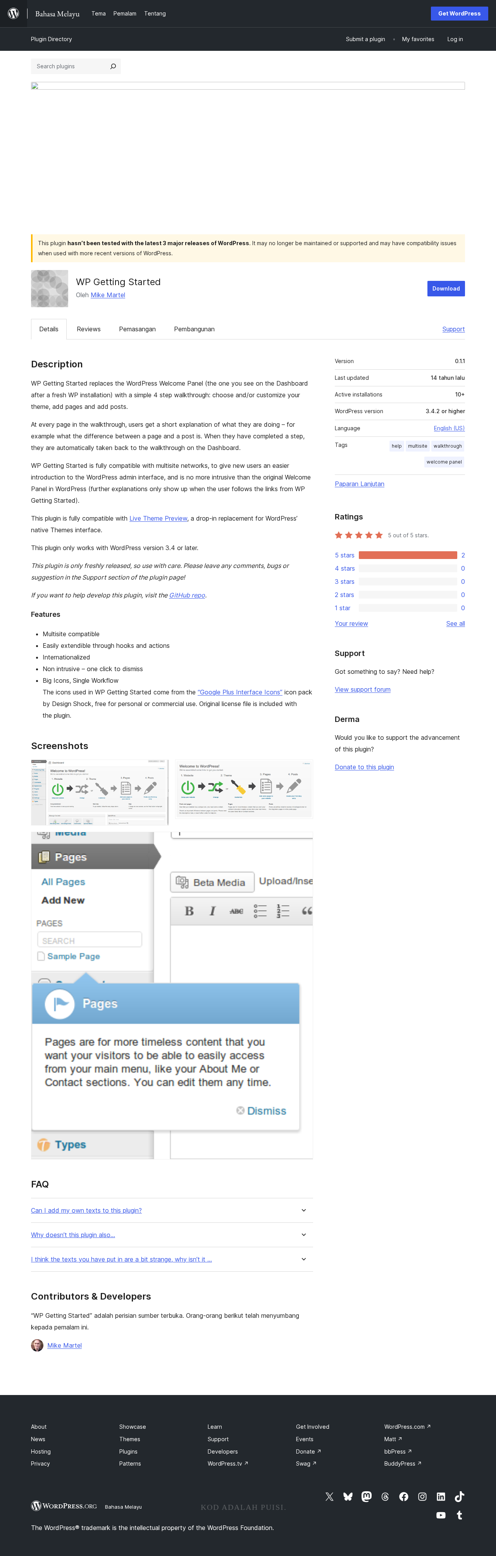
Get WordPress (459, 13)
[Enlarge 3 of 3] (303, 842)
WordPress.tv (228, 1463)
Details (49, 329)
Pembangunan (194, 329)
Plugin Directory (51, 39)
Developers (223, 1451)
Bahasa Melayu (123, 1507)
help (397, 446)
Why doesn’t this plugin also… (73, 1235)
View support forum (363, 689)
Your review (351, 623)
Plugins (128, 1451)
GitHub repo (187, 595)
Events (304, 1439)
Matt (393, 1439)
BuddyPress (403, 1463)
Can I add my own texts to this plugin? (86, 1210)
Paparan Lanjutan (359, 484)
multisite (417, 446)
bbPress (398, 1451)
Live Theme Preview (158, 518)
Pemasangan (137, 329)
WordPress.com (407, 1426)
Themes (129, 1439)
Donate (309, 1451)
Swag (306, 1463)
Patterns (130, 1463)
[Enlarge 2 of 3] (303, 770)
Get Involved (312, 1426)
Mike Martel (108, 295)
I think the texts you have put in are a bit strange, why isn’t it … (121, 1259)
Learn (215, 1426)
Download (446, 288)
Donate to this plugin (364, 767)
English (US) (449, 428)
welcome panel (444, 462)
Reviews (89, 329)
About (38, 1426)
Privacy (40, 1463)
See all (455, 623)
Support (454, 329)
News (38, 1439)
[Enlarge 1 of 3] (158, 770)
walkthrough (448, 446)
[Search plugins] (113, 66)
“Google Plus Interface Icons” (240, 692)
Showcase (132, 1426)
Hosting (41, 1451)
